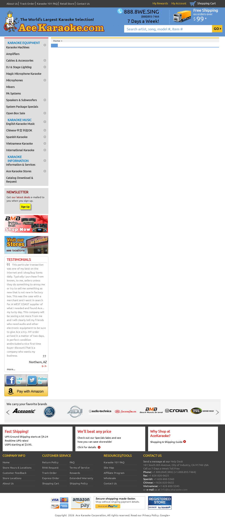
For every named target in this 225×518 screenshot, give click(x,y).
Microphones (14, 80)
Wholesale (110, 478)
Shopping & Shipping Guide (166, 442)
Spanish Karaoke (16, 137)
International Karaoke (20, 150)
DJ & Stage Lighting (19, 67)
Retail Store (67, 3)
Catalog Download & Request (19, 179)
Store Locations (12, 478)
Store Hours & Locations (17, 467)
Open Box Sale (15, 113)
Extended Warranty (81, 478)
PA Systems (13, 93)
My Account (178, 3)
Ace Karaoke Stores (18, 171)
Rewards (75, 473)
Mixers (10, 87)
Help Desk (177, 461)
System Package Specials (22, 106)
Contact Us (83, 3)
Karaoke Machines (23, 45)
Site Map (109, 467)
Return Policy (50, 462)
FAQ (72, 462)
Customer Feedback (14, 473)
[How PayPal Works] (119, 508)
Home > (57, 40)
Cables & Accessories (19, 60)
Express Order (50, 478)
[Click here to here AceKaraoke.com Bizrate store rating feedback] (160, 508)
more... (11, 369)
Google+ (165, 515)
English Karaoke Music (20, 121)
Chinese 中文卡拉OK (19, 130)
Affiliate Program (114, 473)
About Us (12, 3)
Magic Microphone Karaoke (23, 73)
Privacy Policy (150, 515)
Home (6, 462)
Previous (9, 412)
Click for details (87, 447)
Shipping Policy (79, 483)
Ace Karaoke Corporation (91, 515)
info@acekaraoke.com (174, 489)
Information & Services (20, 160)
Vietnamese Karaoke (19, 143)
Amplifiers (13, 54)
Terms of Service (80, 467)
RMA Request (50, 467)
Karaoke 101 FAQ (47, 3)
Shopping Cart (206, 3)
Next (216, 412)
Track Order (27, 3)
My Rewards (160, 3)
